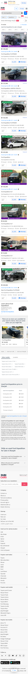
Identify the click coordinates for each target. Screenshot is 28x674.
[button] (2, 3)
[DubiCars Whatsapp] (23, 655)
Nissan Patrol (4, 592)
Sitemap (3, 511)
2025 (3, 29)
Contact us (4, 493)
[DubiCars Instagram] (9, 655)
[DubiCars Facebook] (5, 655)
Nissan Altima (4, 599)
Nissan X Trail (4, 641)
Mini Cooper (4, 645)
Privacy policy (4, 500)
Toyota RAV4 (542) (19, 366)
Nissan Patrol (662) (6, 366)
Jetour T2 (3, 623)
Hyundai (3, 574)
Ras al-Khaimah (5, 545)
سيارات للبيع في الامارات (7, 524)
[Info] (15, 20)
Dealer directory (5, 507)
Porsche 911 (4, 627)
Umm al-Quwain (5, 550)
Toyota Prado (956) (19, 364)
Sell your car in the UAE (7, 521)
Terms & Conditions (6, 498)
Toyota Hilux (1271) (6, 364)
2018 (22, 29)
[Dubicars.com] (4, 476)
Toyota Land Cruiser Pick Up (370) (10, 374)
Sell (16, 8)
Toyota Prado (4, 595)
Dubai (2, 541)
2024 (9, 29)
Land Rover (4, 571)
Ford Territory (4, 648)
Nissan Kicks (4, 630)
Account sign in (5, 502)
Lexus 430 (3, 615)
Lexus (2, 564)
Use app (22, 8)
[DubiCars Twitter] (20, 655)
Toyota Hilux (4, 608)
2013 (16, 29)
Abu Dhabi (3, 534)
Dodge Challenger (6, 639)
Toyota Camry (4, 597)
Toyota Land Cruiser (6, 590)
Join (24, 484)
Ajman (2, 539)
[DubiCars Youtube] (13, 655)
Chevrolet (3, 576)
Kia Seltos (3, 636)
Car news (3, 519)
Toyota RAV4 (4, 643)
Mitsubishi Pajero (5, 613)
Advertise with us (5, 504)
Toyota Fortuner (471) (7, 372)
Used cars (3, 514)
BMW (2, 567)
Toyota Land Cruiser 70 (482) (9, 369)
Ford (2, 569)
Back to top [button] (23, 475)
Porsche (3, 583)
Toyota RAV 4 (4, 602)
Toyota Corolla (5, 606)
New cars (3, 517)
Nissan (2, 562)
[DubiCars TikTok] (16, 655)
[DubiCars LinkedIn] (2, 655)
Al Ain (2, 536)
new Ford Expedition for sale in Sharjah (17, 416)
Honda (2, 580)
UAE (2, 532)
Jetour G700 (4, 632)
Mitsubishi (3, 578)
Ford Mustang (4, 604)
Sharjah (3, 548)
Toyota (2, 558)
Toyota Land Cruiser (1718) (8, 361)
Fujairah (3, 543)
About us (3, 495)
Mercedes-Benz (5, 560)
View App (24, 3)
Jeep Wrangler (5, 611)
